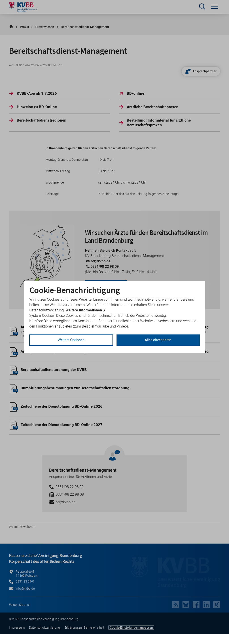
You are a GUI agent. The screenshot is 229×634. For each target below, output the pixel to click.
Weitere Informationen (84, 310)
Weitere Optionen (71, 340)
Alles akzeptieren (158, 340)
